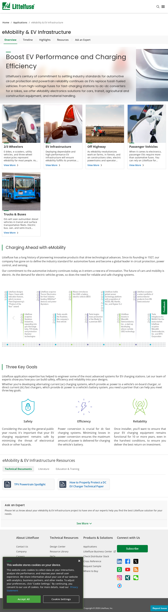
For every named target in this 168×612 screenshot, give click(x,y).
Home (5, 22)
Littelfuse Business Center (97, 551)
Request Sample (92, 566)
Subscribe (132, 548)
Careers (20, 556)
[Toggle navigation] (163, 6)
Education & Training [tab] (67, 468)
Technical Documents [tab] (18, 468)
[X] (135, 561)
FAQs (52, 556)
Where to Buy (90, 571)
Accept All (24, 599)
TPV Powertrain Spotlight (29, 484)
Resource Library (59, 551)
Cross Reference (92, 561)
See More (82, 523)
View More (10, 165)
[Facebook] (127, 561)
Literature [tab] (43, 468)
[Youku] (119, 585)
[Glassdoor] (119, 569)
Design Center (57, 546)
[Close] (79, 560)
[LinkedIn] (119, 561)
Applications (20, 22)
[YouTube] (127, 569)
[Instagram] (119, 577)
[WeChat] (135, 577)
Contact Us (22, 546)
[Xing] (127, 577)
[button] (153, 318)
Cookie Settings (61, 599)
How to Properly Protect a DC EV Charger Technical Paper (88, 484)
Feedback (164, 306)
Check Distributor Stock (96, 556)
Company (21, 551)
